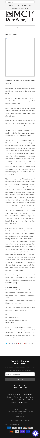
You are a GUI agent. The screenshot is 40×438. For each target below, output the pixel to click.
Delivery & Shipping (14, 394)
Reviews (21, 399)
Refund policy (23, 402)
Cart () (17, 8)
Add (26, 343)
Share (15, 343)
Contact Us (12, 399)
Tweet (9, 343)
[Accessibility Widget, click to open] (35, 433)
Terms (9, 397)
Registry (24, 6)
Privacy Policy (27, 394)
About (17, 6)
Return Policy (29, 397)
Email (31, 343)
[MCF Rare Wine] (20, 16)
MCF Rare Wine (14, 424)
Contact (10, 6)
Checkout (24, 8)
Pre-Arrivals (17, 397)
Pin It (21, 343)
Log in (30, 6)
